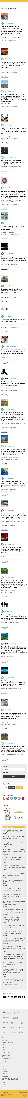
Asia (3, 1066)
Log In (5, 787)
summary (4, 44)
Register (11, 787)
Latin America (5, 1071)
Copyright (4, 1047)
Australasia (5, 1068)
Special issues (6, 1058)
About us (4, 1040)
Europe (4, 1069)
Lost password (6, 1086)
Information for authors (7, 1042)
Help (3, 1087)
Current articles (6, 1055)
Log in (3, 1082)
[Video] (6, 379)
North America (5, 1073)
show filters (5, 772)
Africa (3, 1064)
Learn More (19, 787)
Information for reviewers (8, 1046)
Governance (5, 1049)
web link (5, 854)
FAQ (3, 1044)
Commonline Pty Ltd (22, 1096)
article (4, 833)
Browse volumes (6, 1057)
